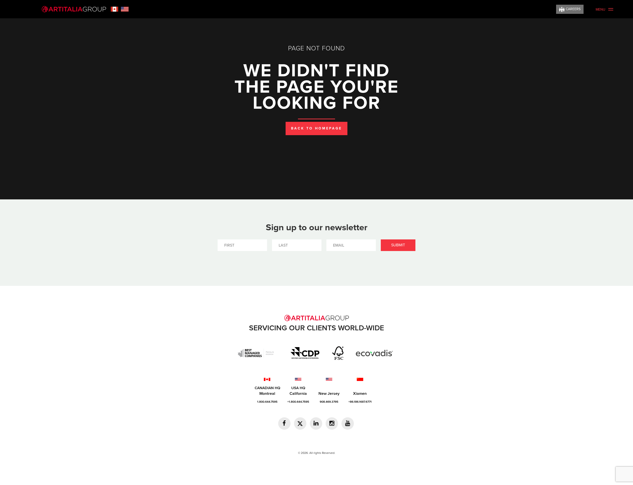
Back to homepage (316, 128)
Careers (573, 9)
